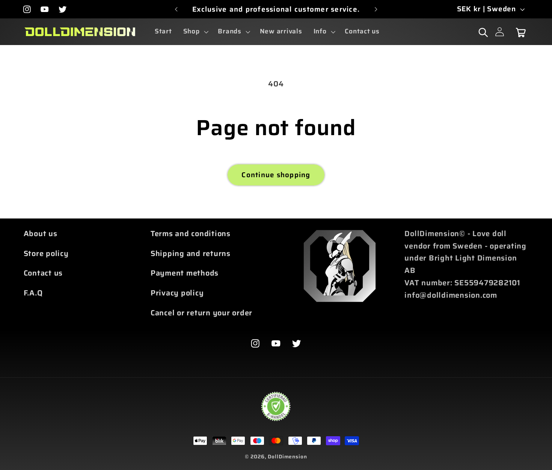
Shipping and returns (191, 253)
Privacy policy (177, 293)
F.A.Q (33, 293)
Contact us (43, 273)
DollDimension (287, 456)
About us (40, 233)
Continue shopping (275, 174)
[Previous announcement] (176, 9)
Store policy (46, 253)
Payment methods (185, 273)
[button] (195, 31)
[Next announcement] (376, 9)
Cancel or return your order (201, 313)
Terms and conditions (191, 233)
